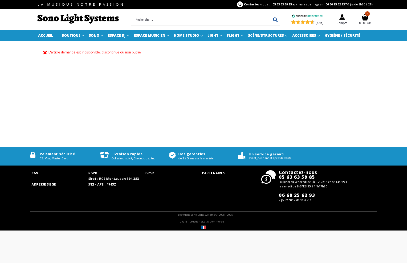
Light (213, 35)
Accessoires (304, 35)
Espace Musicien (149, 35)
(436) (319, 22)
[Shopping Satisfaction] (307, 16)
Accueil (45, 35)
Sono (94, 35)
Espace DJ (117, 35)
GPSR (149, 173)
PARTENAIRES (213, 173)
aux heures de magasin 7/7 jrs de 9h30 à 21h (308, 4)
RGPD (92, 173)
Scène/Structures (266, 35)
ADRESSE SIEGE (44, 184)
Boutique (71, 35)
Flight (233, 35)
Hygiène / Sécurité (342, 35)
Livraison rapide (127, 153)
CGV (35, 173)
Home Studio (186, 35)
